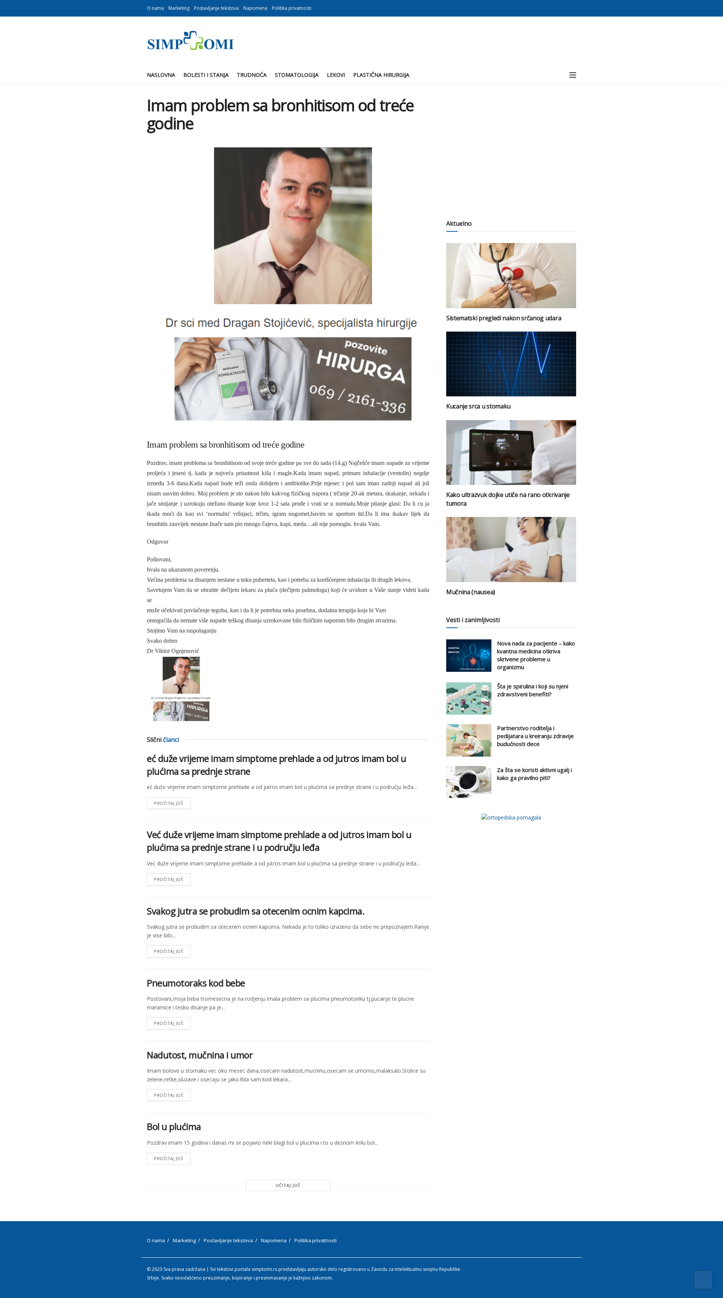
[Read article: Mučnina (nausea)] (511, 549)
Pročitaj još (172, 801)
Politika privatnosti (291, 8)
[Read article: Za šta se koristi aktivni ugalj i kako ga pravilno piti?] (468, 782)
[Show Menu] (572, 75)
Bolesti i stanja (206, 74)
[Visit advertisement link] (511, 817)
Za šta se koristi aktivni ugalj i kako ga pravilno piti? (534, 773)
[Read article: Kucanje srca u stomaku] (511, 364)
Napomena (255, 8)
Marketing (178, 8)
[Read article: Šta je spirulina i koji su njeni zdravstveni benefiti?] (468, 698)
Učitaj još (288, 1185)
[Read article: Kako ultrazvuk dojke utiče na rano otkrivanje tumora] (511, 452)
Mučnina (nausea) (470, 592)
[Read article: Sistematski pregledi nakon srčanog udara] (511, 275)
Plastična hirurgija (381, 74)
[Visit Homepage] (190, 41)
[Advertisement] (511, 149)
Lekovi (336, 74)
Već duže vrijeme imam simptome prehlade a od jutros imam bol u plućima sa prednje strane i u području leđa (279, 840)
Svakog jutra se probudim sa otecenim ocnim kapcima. (256, 911)
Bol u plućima (174, 1126)
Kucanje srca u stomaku (478, 406)
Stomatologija (297, 74)
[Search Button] (556, 75)
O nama (155, 8)
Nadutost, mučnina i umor (200, 1055)
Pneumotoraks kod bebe (196, 983)
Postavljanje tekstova (216, 8)
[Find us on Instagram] (574, 8)
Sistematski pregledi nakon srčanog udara (503, 318)
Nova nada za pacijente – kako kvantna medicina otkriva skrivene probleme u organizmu (536, 655)
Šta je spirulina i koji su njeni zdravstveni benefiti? (532, 690)
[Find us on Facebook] (565, 8)
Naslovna (161, 74)
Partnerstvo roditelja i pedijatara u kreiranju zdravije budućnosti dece (535, 736)
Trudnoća (252, 74)
